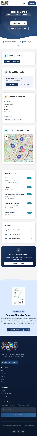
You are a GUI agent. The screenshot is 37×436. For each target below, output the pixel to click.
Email (8, 119)
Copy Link (19, 119)
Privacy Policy (5, 396)
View (13, 84)
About (2, 379)
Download (26, 84)
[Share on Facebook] (14, 431)
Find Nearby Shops (19, 29)
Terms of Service (6, 393)
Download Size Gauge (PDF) (19, 330)
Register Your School (8, 362)
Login (24, 3)
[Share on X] (18, 431)
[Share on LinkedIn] (23, 431)
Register (32, 3)
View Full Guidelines (13, 61)
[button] (23, 150)
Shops (3, 376)
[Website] (18, 45)
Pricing (3, 390)
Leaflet (21, 161)
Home (2, 370)
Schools (3, 373)
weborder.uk (18, 427)
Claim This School (18, 263)
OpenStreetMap (29, 161)
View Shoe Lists (19, 23)
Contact (3, 382)
